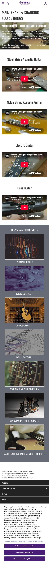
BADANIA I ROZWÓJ (23, 262)
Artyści (4, 499)
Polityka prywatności (18, 541)
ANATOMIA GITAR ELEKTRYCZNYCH (23, 420)
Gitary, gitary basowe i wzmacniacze (15, 474)
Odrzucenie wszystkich (24, 552)
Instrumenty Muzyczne (26, 472)
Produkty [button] (5, 482)
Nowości (4, 493)
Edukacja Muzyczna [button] (8, 488)
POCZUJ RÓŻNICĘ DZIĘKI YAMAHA (15, 476)
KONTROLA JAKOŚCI (23, 325)
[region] (24, 533)
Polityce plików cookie (35, 541)
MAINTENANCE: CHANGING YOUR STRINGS (23, 454)
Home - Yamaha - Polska (9, 472)
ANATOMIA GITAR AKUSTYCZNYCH (23, 389)
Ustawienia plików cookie (24, 546)
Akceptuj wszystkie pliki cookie (24, 559)
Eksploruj (32, 474)
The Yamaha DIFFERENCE (23, 230)
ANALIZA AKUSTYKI (23, 357)
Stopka (7, 541)
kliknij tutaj (35, 535)
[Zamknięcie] (45, 507)
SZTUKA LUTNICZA (23, 293)
